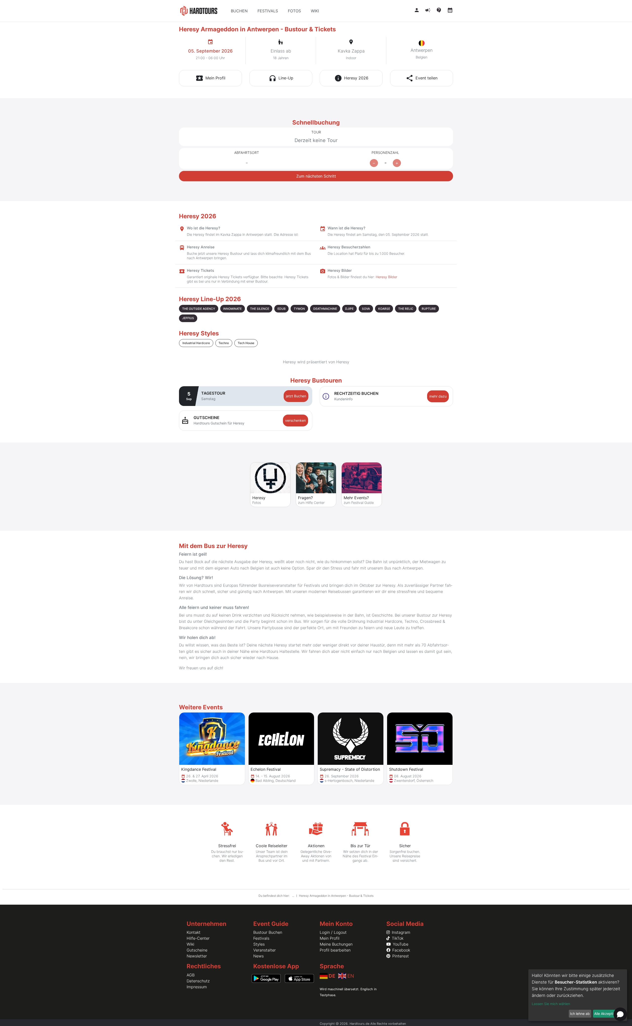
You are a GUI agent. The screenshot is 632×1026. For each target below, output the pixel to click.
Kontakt (193, 932)
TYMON (299, 309)
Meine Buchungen (336, 944)
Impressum (197, 986)
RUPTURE (429, 309)
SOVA (366, 309)
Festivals (261, 938)
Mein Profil (329, 938)
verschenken (295, 420)
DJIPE (349, 309)
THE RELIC (405, 309)
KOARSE (384, 309)
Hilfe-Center (198, 938)
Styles (259, 944)
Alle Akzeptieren (607, 1013)
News (258, 955)
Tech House (246, 343)
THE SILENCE (259, 309)
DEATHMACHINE (325, 309)
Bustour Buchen (267, 932)
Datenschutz (198, 980)
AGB (191, 974)
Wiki (190, 944)
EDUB (281, 309)
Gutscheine (197, 950)
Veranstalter (264, 950)
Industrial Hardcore (196, 343)
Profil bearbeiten (335, 950)
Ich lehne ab (580, 1013)
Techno (223, 343)
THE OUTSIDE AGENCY (198, 309)
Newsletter (197, 955)
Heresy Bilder (386, 277)
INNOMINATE (232, 309)
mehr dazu (438, 396)
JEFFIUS (188, 318)
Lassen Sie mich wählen (551, 1004)
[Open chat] (620, 1014)
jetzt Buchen (296, 396)
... (293, 896)
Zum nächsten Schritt (316, 176)
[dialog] (577, 995)
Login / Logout (333, 932)
